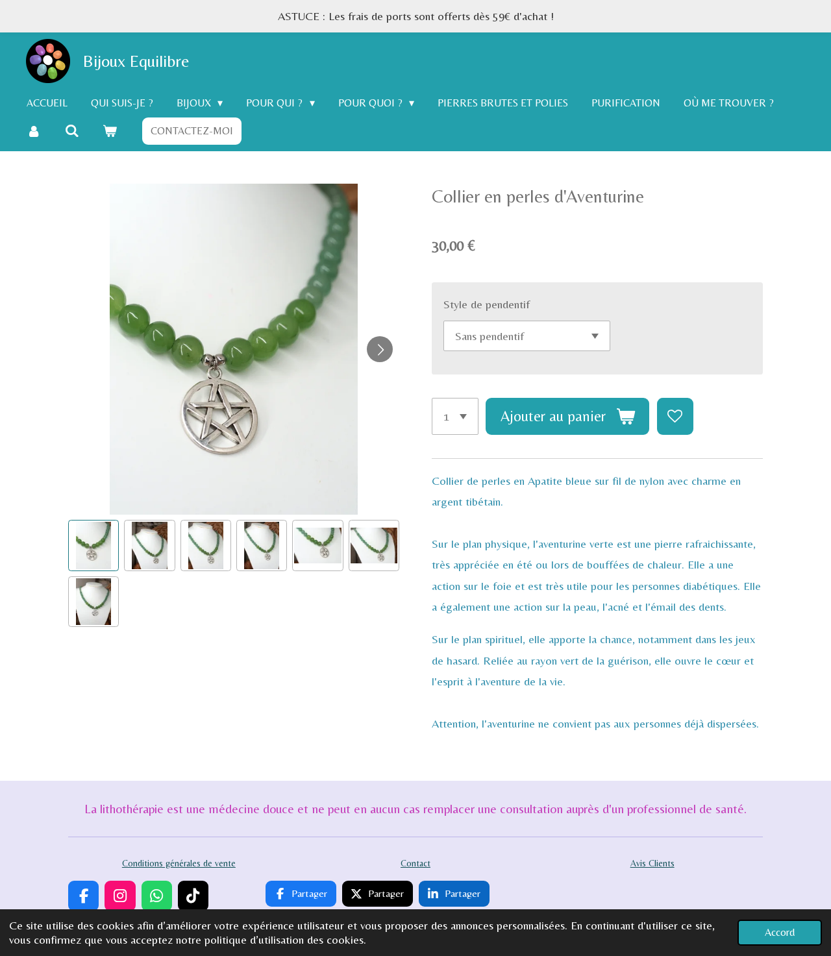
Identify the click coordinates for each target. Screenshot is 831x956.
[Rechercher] (71, 131)
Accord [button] (780, 932)
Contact (415, 863)
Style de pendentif (486, 304)
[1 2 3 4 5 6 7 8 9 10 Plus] (455, 416)
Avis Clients (652, 863)
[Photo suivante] (380, 349)
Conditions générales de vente (179, 863)
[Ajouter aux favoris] (675, 416)
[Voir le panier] (109, 131)
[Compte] (33, 131)
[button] (93, 545)
